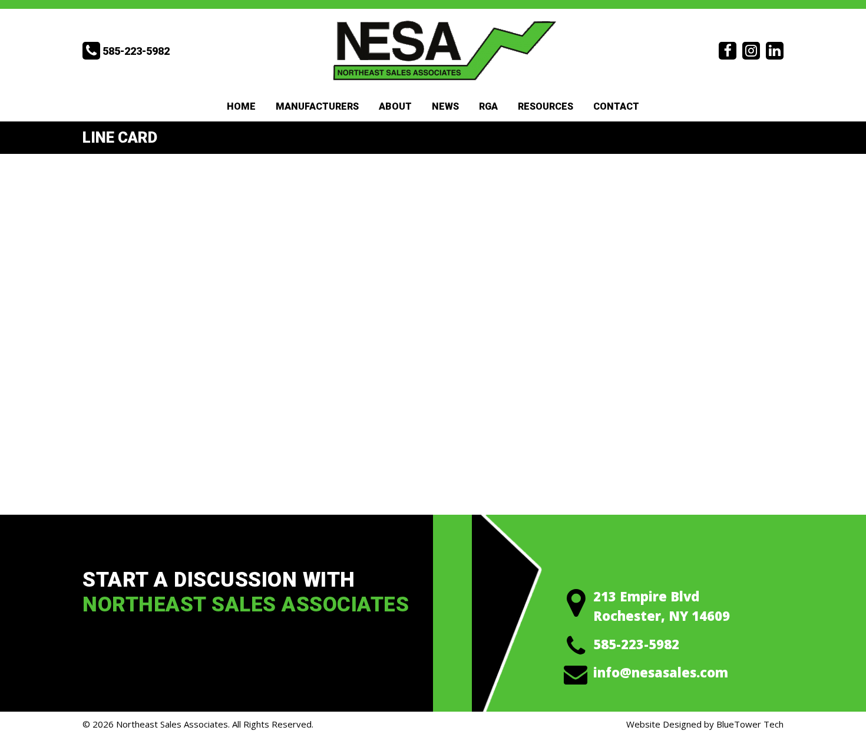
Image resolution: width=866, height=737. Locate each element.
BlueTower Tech (750, 724)
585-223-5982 (636, 644)
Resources (545, 106)
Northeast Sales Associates (172, 724)
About (395, 106)
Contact (616, 106)
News (445, 106)
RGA (488, 106)
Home (241, 106)
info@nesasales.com (660, 672)
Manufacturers (317, 106)
